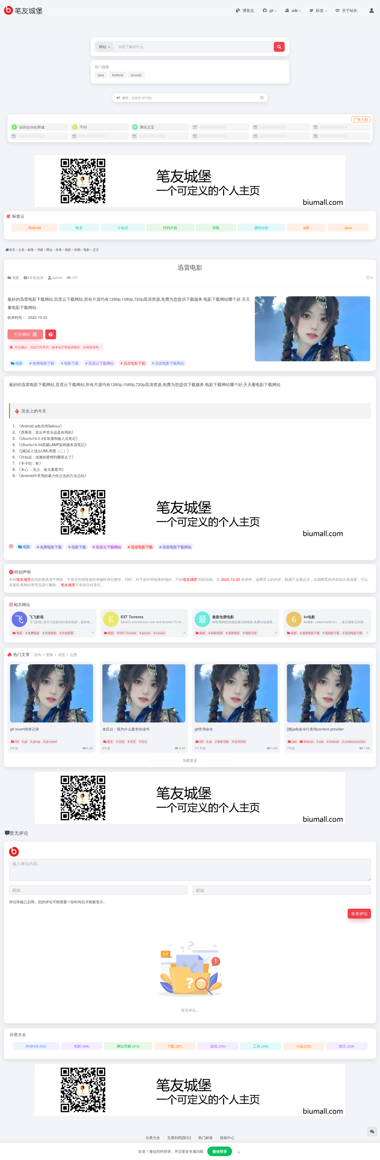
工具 (261, 1046)
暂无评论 (19, 832)
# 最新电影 (233, 633)
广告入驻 (361, 119)
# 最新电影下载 (310, 633)
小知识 (122, 227)
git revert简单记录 (24, 729)
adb (306, 227)
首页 (12, 249)
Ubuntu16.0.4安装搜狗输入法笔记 (48, 438)
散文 (79, 227)
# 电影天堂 (250, 633)
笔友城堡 (23, 579)
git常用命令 (204, 729)
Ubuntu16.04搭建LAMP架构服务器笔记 (53, 444)
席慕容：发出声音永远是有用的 (46, 432)
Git (17, 741)
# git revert (50, 741)
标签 (31, 249)
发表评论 (359, 913)
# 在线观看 (66, 633)
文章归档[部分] (179, 1137)
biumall (136, 75)
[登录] (371, 10)
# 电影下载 (70, 363)
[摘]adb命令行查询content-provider (315, 729)
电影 (68, 249)
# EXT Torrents (126, 633)
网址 (49, 249)
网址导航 (128, 1046)
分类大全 (153, 1137)
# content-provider (353, 741)
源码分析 (261, 227)
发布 (37, 654)
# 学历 (132, 741)
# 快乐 (143, 741)
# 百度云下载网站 (99, 363)
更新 (49, 654)
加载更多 (190, 760)
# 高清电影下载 (352, 633)
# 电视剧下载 (331, 633)
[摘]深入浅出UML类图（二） (44, 450)
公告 (21, 249)
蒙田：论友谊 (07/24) (137, 97)
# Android (333, 741)
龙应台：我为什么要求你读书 (125, 729)
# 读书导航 (239, 741)
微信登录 (219, 1151)
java (101, 75)
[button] (104, 46)
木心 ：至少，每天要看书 (41, 469)
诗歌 (215, 227)
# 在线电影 (49, 633)
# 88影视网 (216, 633)
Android (117, 75)
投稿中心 (227, 1137)
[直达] (93, 633)
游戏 (218, 1046)
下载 (175, 1046)
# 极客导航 (222, 741)
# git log (35, 741)
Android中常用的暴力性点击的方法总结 (52, 475)
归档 (77, 249)
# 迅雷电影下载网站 (168, 363)
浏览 (61, 654)
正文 (96, 249)
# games (145, 633)
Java (348, 227)
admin (57, 277)
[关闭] (261, 97)
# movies (159, 633)
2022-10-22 (230, 579)
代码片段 (170, 227)
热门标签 (205, 1137)
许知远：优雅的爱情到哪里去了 (46, 457)
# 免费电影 (32, 633)
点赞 (73, 654)
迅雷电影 (190, 267)
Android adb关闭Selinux (40, 425)
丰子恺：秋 (30, 463)
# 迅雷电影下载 (132, 363)
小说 (303, 1046)
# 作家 (120, 741)
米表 (59, 249)
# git (24, 741)
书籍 (40, 249)
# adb (320, 741)
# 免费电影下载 (41, 363)
